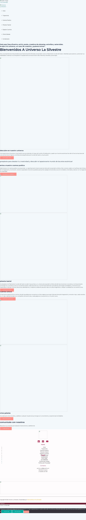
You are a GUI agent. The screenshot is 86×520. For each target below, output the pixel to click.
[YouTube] (47, 442)
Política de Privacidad (44, 463)
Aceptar (6, 511)
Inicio (4, 11)
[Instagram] (43, 442)
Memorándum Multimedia (34, 499)
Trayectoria (6, 15)
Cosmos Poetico (7, 20)
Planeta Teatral (7, 25)
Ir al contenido (4, 2)
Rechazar (18, 511)
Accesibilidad (44, 459)
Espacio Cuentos (7, 29)
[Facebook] (39, 442)
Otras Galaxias (6, 34)
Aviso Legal (44, 458)
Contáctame (6, 39)
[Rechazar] (26, 512)
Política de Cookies (44, 461)
